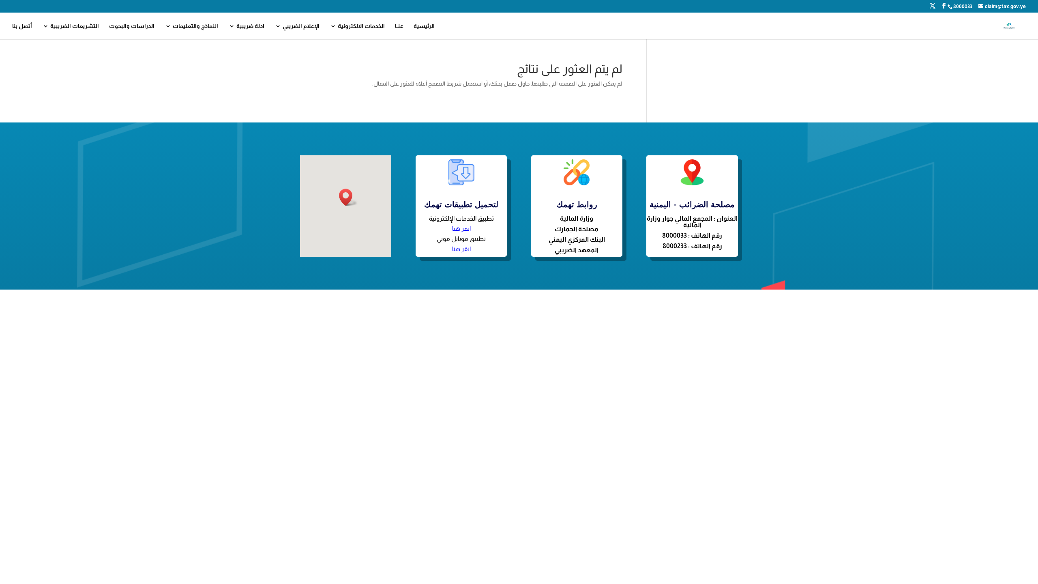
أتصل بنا (22, 26)
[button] (348, 197)
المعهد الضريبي (576, 250)
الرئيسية (424, 26)
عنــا (399, 26)
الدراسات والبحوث (131, 26)
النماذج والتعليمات (195, 26)
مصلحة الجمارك (576, 228)
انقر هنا (461, 228)
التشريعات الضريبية (74, 26)
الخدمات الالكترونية (361, 26)
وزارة (586, 218)
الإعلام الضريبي (301, 26)
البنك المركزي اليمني (577, 239)
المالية (569, 218)
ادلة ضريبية (250, 26)
